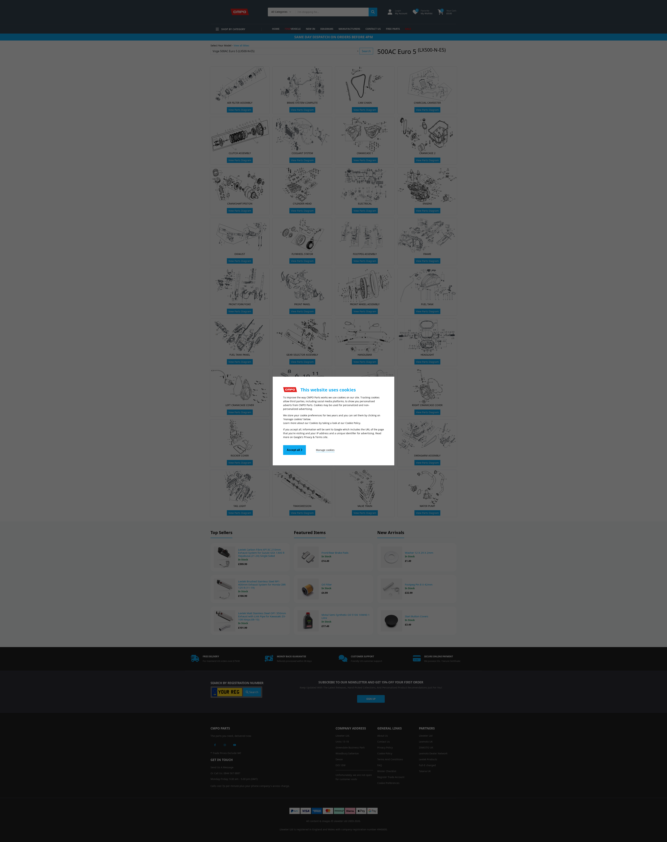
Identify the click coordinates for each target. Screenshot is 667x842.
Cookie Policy (352, 423)
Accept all (293, 449)
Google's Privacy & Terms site (310, 437)
